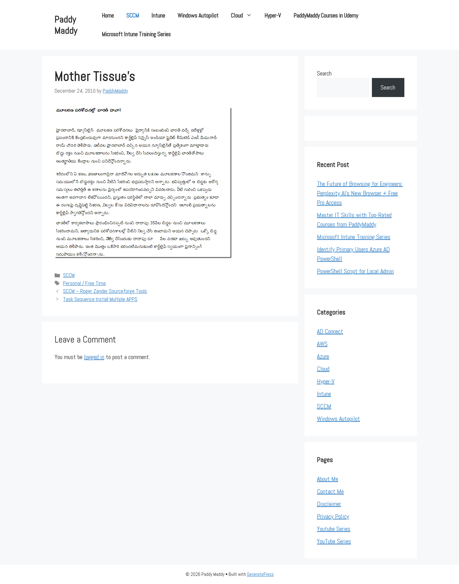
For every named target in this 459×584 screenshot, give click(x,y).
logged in (94, 357)
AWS (322, 344)
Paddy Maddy (66, 24)
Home (108, 15)
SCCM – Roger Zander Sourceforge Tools (105, 291)
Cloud (237, 15)
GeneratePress (260, 574)
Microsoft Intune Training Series (136, 34)
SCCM (132, 15)
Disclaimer (329, 504)
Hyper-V (272, 15)
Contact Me (330, 491)
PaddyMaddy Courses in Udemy (326, 15)
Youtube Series (333, 529)
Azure (323, 356)
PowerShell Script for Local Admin (355, 271)
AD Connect (330, 331)
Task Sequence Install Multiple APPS (100, 299)
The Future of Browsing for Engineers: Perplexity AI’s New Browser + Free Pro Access (360, 193)
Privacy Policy (333, 516)
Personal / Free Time (84, 283)
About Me (327, 479)
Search (324, 73)
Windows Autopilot (198, 15)
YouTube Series (334, 541)
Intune (158, 15)
